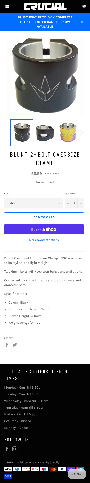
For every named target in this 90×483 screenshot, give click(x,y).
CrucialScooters (24, 462)
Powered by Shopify (47, 462)
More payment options (44, 240)
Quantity (71, 193)
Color (8, 193)
